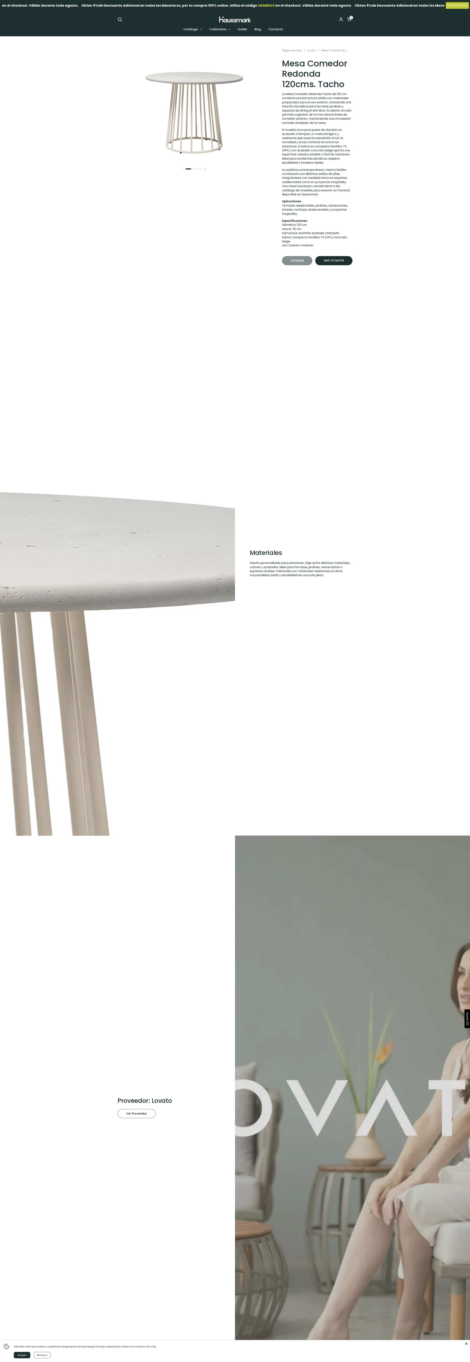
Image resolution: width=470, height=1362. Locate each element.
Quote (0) (467, 1018)
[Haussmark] (235, 19)
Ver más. (151, 1346)
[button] (120, 19)
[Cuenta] (341, 19)
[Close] (466, 1343)
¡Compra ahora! (457, 5)
